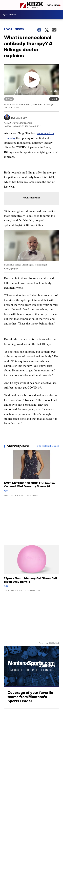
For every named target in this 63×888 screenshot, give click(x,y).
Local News (14, 29)
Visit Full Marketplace (48, 446)
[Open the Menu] (6, 5)
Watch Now (53, 5)
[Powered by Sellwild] (54, 643)
